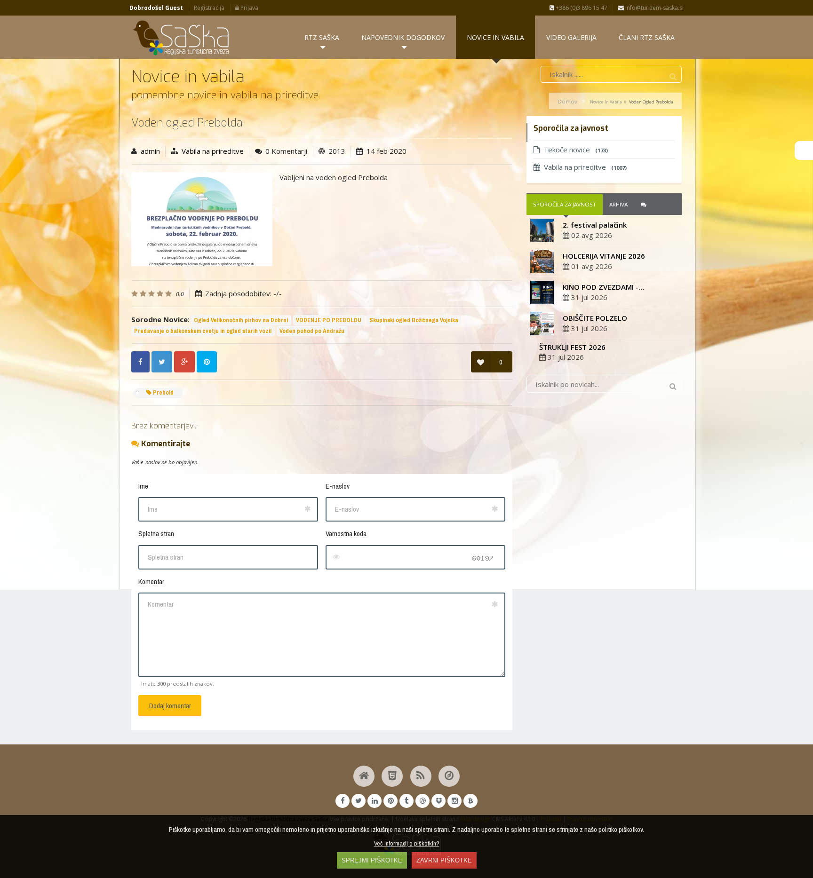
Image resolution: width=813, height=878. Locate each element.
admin (150, 151)
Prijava (248, 8)
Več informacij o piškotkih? (406, 843)
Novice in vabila (606, 102)
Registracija (209, 8)
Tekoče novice (575, 149)
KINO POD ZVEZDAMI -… (603, 287)
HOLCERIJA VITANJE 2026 (604, 256)
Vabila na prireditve (213, 151)
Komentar (151, 581)
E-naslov (338, 486)
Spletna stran (156, 533)
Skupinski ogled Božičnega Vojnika (413, 320)
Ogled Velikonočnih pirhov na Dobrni (241, 320)
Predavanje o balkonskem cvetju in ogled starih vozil (202, 331)
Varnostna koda (346, 533)
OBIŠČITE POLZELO (595, 318)
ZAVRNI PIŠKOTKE (444, 860)
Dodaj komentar (170, 706)
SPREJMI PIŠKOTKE (372, 860)
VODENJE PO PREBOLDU (328, 320)
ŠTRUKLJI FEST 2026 (572, 347)
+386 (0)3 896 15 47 (580, 8)
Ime (143, 486)
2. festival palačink (595, 224)
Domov (567, 101)
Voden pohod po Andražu (311, 331)
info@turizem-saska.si (654, 8)
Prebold (162, 392)
